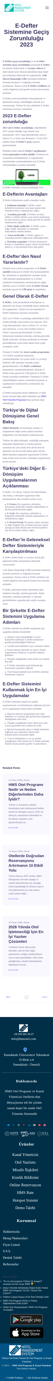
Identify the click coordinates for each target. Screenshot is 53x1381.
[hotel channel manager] (44, 1125)
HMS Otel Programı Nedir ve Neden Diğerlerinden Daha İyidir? (20, 1302)
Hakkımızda (11, 1232)
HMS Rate (25, 1193)
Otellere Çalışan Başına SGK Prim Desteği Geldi (26, 1297)
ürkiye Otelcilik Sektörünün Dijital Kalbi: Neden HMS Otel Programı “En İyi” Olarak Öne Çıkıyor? (25, 1290)
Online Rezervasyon (25, 1185)
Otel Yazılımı (25, 1162)
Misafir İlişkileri (25, 1170)
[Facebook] (13, 1125)
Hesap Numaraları (15, 1238)
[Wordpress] (34, 1125)
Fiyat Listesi (11, 1245)
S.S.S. (7, 1251)
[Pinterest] (24, 1125)
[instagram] (18, 1125)
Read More (13, 828)
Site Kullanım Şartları (38, 1377)
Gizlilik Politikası (14, 1377)
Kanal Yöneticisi (25, 1155)
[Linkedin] (29, 1125)
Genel (26, 780)
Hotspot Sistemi (25, 1200)
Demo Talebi (25, 1208)
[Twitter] (8, 1125)
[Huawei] (26, 1319)
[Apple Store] (26, 1332)
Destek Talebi (12, 1258)
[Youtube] (39, 1125)
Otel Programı (22, 1091)
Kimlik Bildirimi (25, 1177)
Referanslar (11, 1264)
